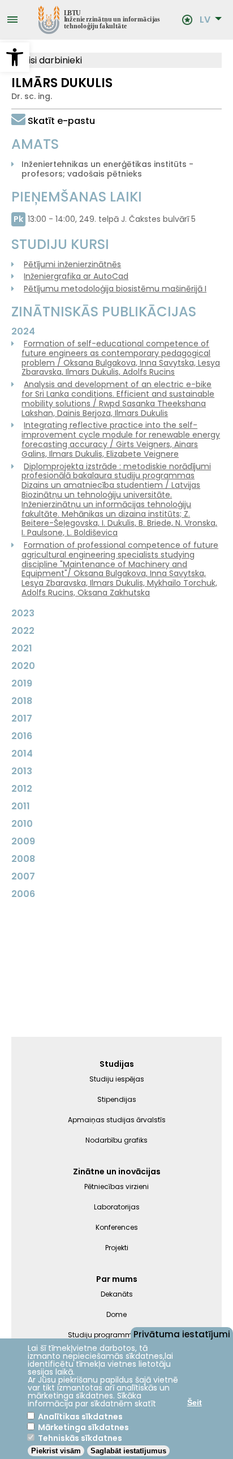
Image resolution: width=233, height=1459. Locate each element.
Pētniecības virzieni (116, 1186)
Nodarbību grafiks (116, 1140)
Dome (116, 1314)
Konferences (117, 1227)
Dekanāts (117, 1294)
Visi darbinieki (51, 60)
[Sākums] (99, 20)
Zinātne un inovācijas (117, 1171)
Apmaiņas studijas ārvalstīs (117, 1120)
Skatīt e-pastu (61, 120)
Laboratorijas (117, 1207)
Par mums (116, 1279)
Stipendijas (116, 1099)
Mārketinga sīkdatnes (83, 1427)
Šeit (194, 1402)
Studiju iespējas (116, 1079)
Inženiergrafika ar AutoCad (76, 276)
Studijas (117, 1064)
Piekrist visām (56, 1451)
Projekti (116, 1247)
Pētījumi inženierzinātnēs (72, 264)
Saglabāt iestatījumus (128, 1451)
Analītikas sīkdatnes (80, 1416)
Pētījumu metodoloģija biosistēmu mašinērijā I (115, 288)
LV (205, 19)
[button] (14, 57)
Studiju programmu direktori (117, 1335)
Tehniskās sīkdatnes (80, 1438)
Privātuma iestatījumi (181, 1333)
